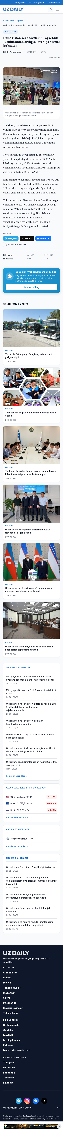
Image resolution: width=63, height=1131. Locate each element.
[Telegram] (19, 1101)
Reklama (8, 1045)
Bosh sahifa (8, 20)
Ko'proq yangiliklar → (16, 776)
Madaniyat (9, 992)
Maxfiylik (8, 1035)
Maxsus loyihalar (36, 2)
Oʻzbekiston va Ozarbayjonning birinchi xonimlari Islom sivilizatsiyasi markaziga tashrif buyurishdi (31, 880)
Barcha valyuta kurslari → (18, 817)
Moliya (7, 982)
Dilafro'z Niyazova (12, 52)
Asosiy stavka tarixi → (17, 846)
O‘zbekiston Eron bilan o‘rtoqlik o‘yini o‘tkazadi (31, 867)
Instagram (9, 1067)
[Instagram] (27, 1101)
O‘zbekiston (10, 972)
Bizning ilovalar (12, 1040)
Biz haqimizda (11, 1025)
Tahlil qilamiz (54, 2)
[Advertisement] (31, 1126)
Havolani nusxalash (17, 244)
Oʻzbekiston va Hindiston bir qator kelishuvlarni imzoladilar (24, 722)
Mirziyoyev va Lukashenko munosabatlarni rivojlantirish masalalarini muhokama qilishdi (30, 678)
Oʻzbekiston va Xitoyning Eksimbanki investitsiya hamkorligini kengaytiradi (26, 896)
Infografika (20, 2)
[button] (50, 9)
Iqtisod (20, 20)
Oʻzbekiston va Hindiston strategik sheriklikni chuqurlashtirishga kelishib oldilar (30, 750)
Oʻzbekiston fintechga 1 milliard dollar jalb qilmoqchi (28, 910)
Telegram (12, 238)
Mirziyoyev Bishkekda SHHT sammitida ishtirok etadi (31, 692)
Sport (6, 997)
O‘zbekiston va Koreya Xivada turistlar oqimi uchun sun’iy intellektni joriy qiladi (29, 923)
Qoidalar (8, 1030)
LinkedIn (8, 1082)
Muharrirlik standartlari (16, 1050)
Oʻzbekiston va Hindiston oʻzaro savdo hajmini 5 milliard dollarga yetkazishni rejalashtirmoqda (31, 707)
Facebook (44, 238)
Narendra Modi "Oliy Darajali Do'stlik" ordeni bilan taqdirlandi (30, 736)
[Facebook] (36, 1101)
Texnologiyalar (11, 987)
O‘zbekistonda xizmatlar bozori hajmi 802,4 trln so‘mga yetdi (31, 763)
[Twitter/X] (44, 1101)
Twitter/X (28, 238)
